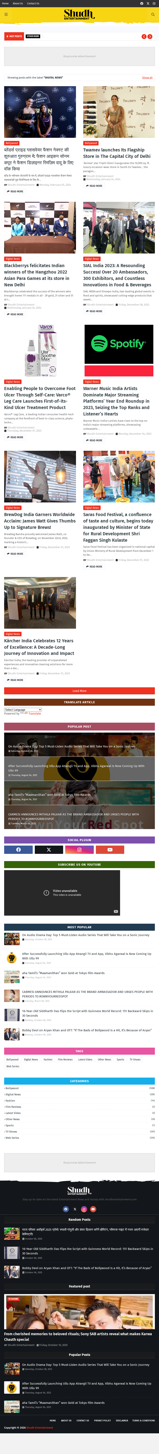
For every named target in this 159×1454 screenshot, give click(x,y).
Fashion (48, 1059)
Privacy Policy (102, 1420)
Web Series (12, 1066)
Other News (104, 1059)
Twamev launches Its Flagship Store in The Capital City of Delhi (117, 153)
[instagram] (154, 3)
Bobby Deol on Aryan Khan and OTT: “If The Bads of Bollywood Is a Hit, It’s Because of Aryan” (87, 1030)
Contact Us (33, 3)
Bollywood (12, 143)
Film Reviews (65, 1059)
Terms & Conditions (143, 1420)
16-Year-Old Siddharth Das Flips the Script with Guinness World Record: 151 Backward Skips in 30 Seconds (87, 1013)
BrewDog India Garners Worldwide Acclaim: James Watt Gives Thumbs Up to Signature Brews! (40, 521)
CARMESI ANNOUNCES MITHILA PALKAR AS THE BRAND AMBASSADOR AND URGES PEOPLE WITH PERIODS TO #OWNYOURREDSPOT (73, 817)
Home (5, 3)
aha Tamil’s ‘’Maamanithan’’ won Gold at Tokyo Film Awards (49, 795)
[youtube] (110, 850)
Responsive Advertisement (79, 56)
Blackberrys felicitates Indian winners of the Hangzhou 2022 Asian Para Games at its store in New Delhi (36, 275)
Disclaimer (122, 1420)
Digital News (13, 258)
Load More (80, 691)
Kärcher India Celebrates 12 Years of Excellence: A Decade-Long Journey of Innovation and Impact (39, 647)
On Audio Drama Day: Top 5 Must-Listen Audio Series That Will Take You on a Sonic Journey (71, 746)
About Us (18, 3)
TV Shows (135, 1059)
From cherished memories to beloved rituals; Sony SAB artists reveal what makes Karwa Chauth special (78, 1337)
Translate (35, 713)
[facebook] (142, 3)
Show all (147, 77)
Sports (120, 1059)
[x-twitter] (148, 3)
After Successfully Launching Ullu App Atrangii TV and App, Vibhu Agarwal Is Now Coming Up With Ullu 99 (76, 768)
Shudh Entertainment (21, 184)
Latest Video (85, 1059)
